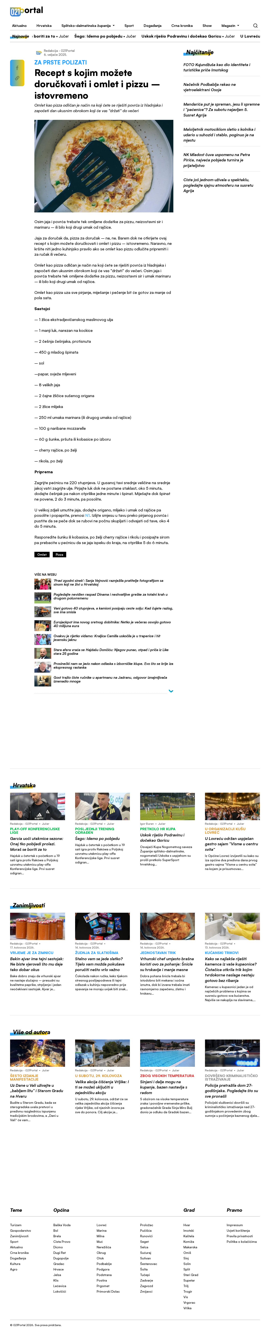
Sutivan (145, 1258)
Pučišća (146, 1231)
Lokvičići (59, 1291)
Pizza (59, 555)
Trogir (187, 1291)
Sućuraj (145, 1253)
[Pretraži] (255, 25)
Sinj (186, 1258)
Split (186, 1269)
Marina (102, 1231)
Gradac (58, 1264)
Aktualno (19, 25)
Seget (144, 1242)
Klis (56, 1280)
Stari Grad (190, 1275)
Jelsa (57, 1275)
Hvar (186, 1225)
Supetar (189, 1280)
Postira (102, 1280)
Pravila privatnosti (240, 1236)
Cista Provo (61, 1242)
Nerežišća (104, 1247)
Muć (100, 1242)
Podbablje (104, 1264)
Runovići (146, 1236)
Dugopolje (61, 1258)
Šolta (144, 1269)
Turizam (16, 1225)
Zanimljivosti (19, 1236)
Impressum (235, 1225)
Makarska (190, 1247)
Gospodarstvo (20, 1231)
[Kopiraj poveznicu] (17, 78)
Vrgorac (189, 1302)
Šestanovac (148, 1264)
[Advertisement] (156, 11)
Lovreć (102, 1225)
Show (207, 25)
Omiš (187, 1253)
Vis (185, 1297)
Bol (55, 1231)
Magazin (228, 25)
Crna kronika (182, 25)
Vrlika (187, 1308)
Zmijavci (146, 1291)
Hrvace (58, 1269)
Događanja (152, 25)
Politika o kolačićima (242, 1242)
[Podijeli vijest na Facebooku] (17, 68)
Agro (13, 1269)
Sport (129, 25)
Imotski (188, 1231)
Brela (57, 1236)
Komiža (188, 1242)
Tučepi (145, 1275)
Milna (100, 1236)
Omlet (42, 555)
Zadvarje (146, 1280)
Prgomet (103, 1286)
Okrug (101, 1253)
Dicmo (58, 1247)
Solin (187, 1264)
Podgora (103, 1269)
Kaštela (188, 1236)
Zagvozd (146, 1286)
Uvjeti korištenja (238, 1231)
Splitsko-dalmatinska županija (86, 25)
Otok (100, 1258)
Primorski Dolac (108, 1291)
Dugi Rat (59, 1253)
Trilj (186, 1286)
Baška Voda (62, 1225)
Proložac (146, 1225)
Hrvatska (44, 25)
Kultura (15, 1264)
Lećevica (59, 1286)
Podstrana (104, 1275)
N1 (87, 515)
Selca (144, 1247)
